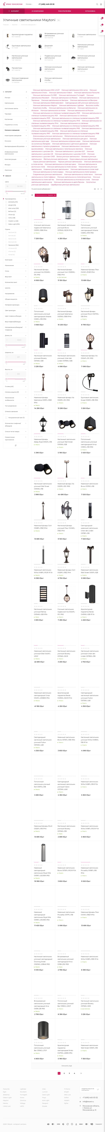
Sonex (22, 1097)
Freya (44, 1097)
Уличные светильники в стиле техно (78, 174)
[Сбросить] (15, 445)
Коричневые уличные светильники (84, 159)
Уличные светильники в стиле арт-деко (60, 164)
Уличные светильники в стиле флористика (74, 177)
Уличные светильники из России (80, 110)
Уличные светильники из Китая (53, 110)
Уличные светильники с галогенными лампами (64, 149)
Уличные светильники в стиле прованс (80, 172)
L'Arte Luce (6, 1106)
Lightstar (23, 1089)
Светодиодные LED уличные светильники (82, 103)
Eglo (4, 1092)
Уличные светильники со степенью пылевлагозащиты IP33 (75, 118)
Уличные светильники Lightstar (71, 105)
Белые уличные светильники (68, 157)
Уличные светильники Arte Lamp (75, 90)
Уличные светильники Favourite (86, 93)
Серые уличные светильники (44, 162)
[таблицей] (101, 189)
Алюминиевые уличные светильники (48, 136)
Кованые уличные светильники (56, 169)
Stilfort (66, 1097)
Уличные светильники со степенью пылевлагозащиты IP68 (75, 133)
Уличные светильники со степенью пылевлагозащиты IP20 (56, 113)
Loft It (22, 1106)
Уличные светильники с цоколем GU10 (70, 154)
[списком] (98, 189)
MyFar (66, 1103)
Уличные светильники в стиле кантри (62, 167)
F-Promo (67, 1089)
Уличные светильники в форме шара (65, 141)
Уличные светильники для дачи (75, 139)
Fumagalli (23, 1094)
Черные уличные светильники (70, 162)
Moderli (66, 1100)
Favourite (6, 1089)
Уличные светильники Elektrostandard (48, 103)
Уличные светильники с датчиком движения (70, 144)
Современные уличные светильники (47, 174)
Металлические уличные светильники (79, 136)
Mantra (5, 1103)
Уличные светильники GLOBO (45, 95)
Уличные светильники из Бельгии (62, 108)
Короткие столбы (40, 108)
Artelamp (6, 1094)
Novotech (23, 1092)
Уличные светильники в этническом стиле (73, 180)
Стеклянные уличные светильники (47, 139)
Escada (44, 1106)
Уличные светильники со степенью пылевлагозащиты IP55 (75, 126)
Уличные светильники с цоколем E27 (70, 151)
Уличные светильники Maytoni (45, 105)
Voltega (22, 1103)
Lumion (45, 1092)
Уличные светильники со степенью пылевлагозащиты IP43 (56, 121)
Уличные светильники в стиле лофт (85, 169)
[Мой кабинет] (101, 4)
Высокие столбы (92, 105)
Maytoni (6, 1100)
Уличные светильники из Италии (64, 98)
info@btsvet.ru (88, 1102)
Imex (44, 1089)
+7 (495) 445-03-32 (46, 4)
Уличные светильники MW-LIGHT (46, 90)
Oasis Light (46, 1094)
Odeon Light (7, 1097)
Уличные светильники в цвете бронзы (69, 182)
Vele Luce (67, 1094)
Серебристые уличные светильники (65, 185)
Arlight (66, 1092)
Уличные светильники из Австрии (54, 100)
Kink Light (45, 1100)
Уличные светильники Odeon (60, 93)
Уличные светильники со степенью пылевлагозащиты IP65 (56, 128)
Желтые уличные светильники (56, 159)
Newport (45, 1103)
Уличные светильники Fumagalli (72, 95)
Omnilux (23, 1100)
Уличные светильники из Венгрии (83, 100)
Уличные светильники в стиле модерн (48, 172)
